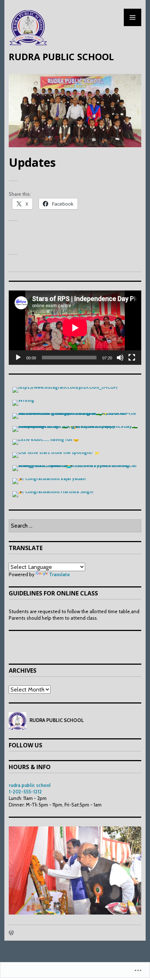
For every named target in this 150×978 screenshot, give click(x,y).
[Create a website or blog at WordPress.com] (11, 933)
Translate (59, 574)
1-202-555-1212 (25, 792)
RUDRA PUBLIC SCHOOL (61, 56)
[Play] (18, 357)
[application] (75, 327)
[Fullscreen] (131, 357)
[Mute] (120, 357)
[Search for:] (75, 526)
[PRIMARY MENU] (132, 17)
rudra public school (30, 785)
